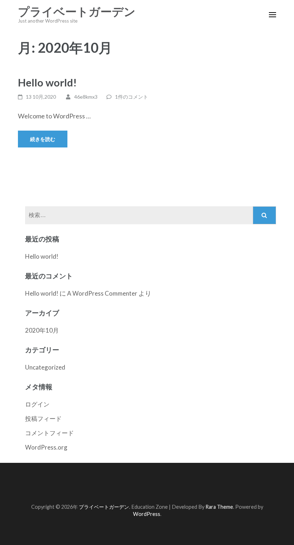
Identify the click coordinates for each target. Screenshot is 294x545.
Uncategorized (45, 367)
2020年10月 (42, 330)
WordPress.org (46, 447)
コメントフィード (49, 433)
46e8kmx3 (86, 97)
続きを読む (42, 139)
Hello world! (47, 82)
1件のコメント (131, 97)
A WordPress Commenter (102, 293)
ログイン (37, 404)
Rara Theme (219, 507)
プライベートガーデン (77, 12)
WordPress (146, 514)
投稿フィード (43, 418)
